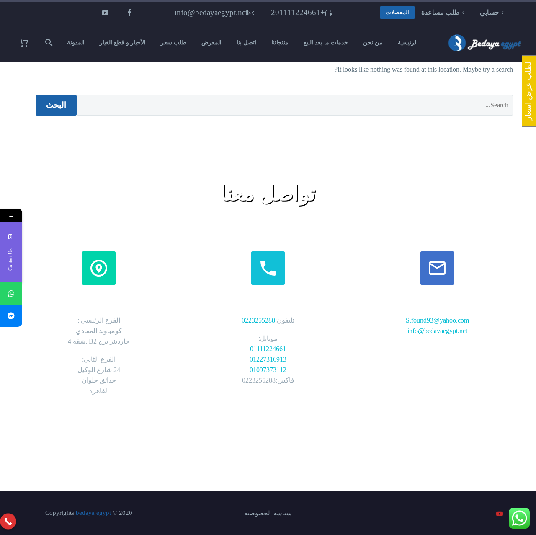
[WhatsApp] (11, 293)
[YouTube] (105, 12)
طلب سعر (173, 42)
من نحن (373, 42)
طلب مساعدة (440, 12)
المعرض (211, 42)
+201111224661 (298, 12)
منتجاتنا (280, 42)
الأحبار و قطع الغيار (123, 42)
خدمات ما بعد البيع (326, 42)
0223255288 (258, 320)
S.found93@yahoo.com (437, 320)
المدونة (76, 42)
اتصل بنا (246, 42)
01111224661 (268, 348)
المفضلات (397, 12)
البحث (56, 105)
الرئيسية (408, 42)
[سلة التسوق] (29, 42)
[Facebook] (129, 12)
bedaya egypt (93, 512)
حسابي (489, 12)
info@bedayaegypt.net (211, 12)
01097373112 (268, 369)
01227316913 (268, 359)
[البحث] (50, 42)
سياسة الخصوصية (268, 513)
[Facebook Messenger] (11, 316)
